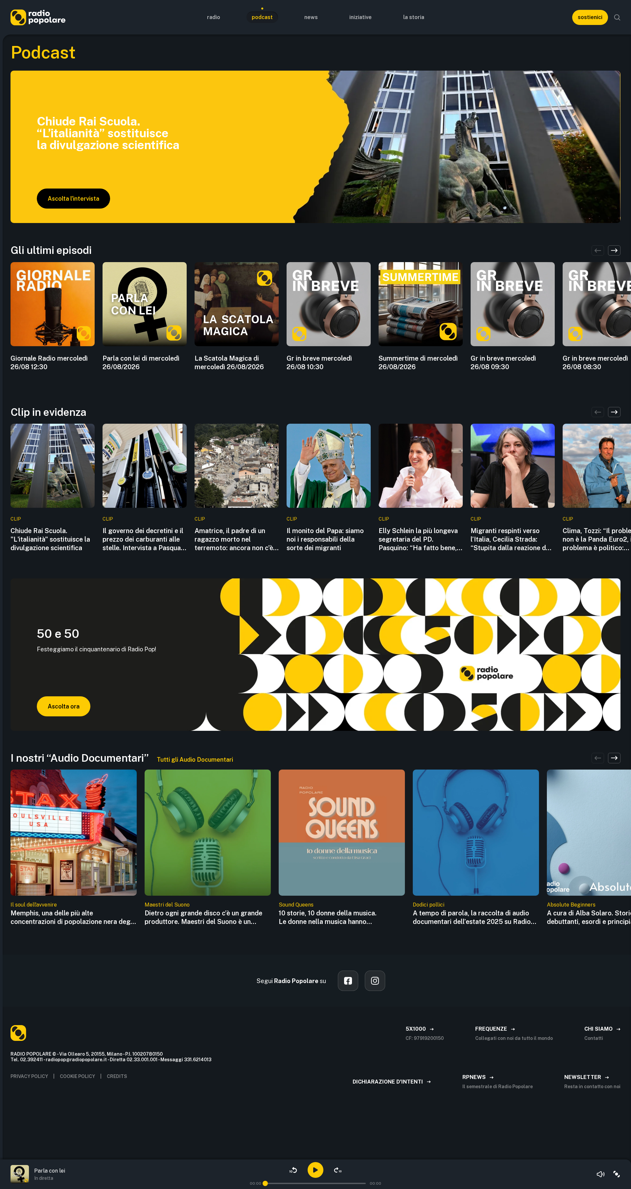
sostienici (590, 17)
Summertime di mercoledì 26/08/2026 (418, 362)
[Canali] (616, 1174)
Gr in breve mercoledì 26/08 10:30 (319, 362)
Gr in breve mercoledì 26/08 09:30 (503, 362)
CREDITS (117, 1076)
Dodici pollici (428, 905)
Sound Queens (296, 905)
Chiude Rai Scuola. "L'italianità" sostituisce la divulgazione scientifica (50, 539)
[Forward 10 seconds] (338, 1170)
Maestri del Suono (167, 905)
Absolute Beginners (571, 905)
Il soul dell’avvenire (34, 905)
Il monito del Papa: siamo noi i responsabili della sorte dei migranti (325, 539)
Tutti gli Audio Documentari (195, 759)
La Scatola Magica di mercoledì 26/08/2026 (229, 362)
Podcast (262, 17)
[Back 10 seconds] (293, 1170)
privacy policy (29, 1076)
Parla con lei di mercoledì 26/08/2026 (141, 362)
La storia (413, 17)
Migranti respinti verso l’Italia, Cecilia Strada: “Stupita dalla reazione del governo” (511, 539)
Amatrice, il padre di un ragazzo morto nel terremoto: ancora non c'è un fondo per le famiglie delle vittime (234, 539)
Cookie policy (77, 1076)
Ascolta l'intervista (73, 198)
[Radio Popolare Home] (38, 17)
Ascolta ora (64, 706)
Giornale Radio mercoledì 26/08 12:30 (49, 362)
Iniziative (360, 17)
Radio (213, 17)
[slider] (265, 1183)
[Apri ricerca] (617, 17)
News (311, 17)
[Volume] (601, 1174)
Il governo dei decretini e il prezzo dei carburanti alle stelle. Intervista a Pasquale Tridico (144, 539)
